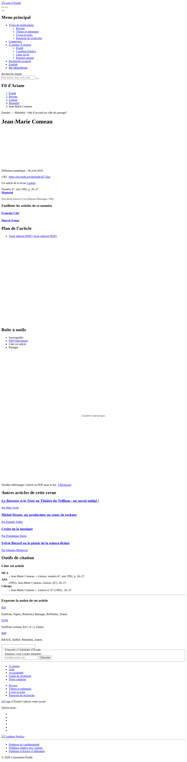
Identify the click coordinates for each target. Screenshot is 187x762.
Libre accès (22, 54)
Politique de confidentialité (24, 744)
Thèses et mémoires (27, 31)
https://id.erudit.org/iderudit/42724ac (30, 176)
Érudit (19, 48)
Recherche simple (11, 74)
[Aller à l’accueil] (11, 3)
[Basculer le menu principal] (2, 10)
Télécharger (64, 484)
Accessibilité (16, 672)
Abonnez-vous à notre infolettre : (23, 653)
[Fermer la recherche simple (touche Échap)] (6, 7)
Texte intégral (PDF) (21, 236)
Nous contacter (17, 679)
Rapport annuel (25, 57)
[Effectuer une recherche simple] (2, 7)
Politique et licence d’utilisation (27, 751)
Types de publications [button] (21, 25)
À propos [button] (14, 44)
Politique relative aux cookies (26, 747)
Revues (20, 28)
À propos (25, 44)
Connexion (15, 41)
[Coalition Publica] (12, 736)
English (13, 64)
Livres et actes (24, 34)
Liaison (13, 99)
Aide (11, 669)
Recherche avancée (20, 61)
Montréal (14, 103)
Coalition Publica (26, 51)
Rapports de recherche (29, 38)
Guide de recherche (20, 676)
